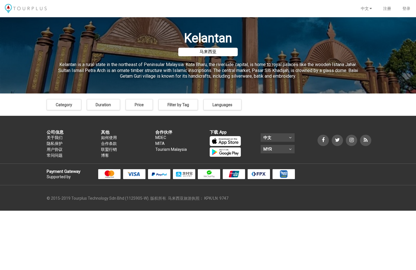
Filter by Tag (178, 105)
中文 (365, 8)
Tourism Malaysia (171, 149)
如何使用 (109, 137)
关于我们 (55, 137)
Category (64, 105)
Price (139, 105)
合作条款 (109, 143)
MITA (160, 143)
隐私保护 (55, 143)
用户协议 (55, 149)
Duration (103, 105)
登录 (406, 8)
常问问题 (55, 155)
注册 (387, 8)
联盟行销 (109, 149)
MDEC (160, 137)
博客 (105, 155)
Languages (222, 105)
